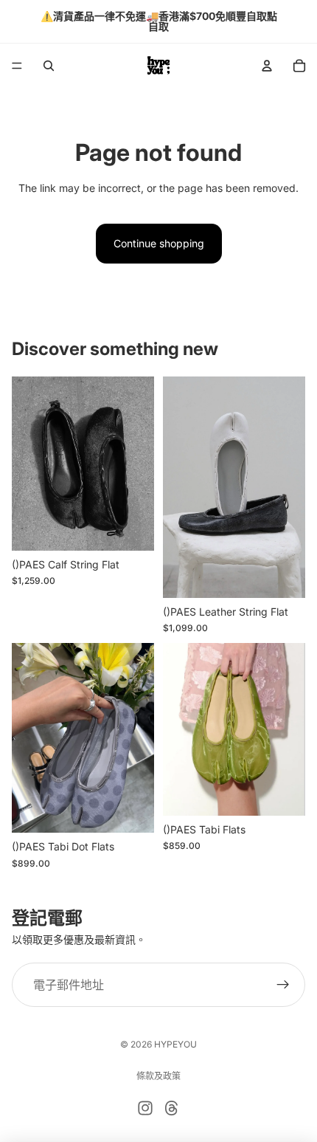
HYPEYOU (175, 1044)
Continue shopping (159, 243)
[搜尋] (48, 65)
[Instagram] (145, 1108)
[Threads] (172, 1108)
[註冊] (283, 984)
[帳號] (267, 65)
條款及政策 (158, 1075)
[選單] (17, 66)
